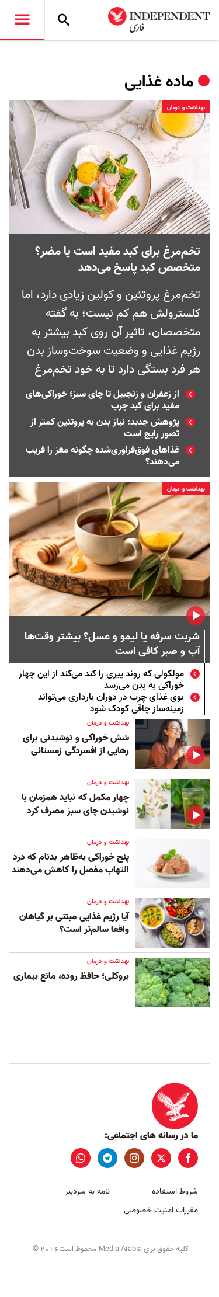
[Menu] (22, 20)
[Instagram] (134, 1158)
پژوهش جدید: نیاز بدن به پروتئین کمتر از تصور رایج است (104, 428)
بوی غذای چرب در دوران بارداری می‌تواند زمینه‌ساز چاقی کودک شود (111, 703)
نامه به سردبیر (87, 1191)
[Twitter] (161, 1158)
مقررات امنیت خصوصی (161, 1210)
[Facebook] (188, 1158)
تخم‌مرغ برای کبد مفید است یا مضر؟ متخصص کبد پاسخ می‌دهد (117, 260)
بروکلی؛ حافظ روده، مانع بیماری (71, 976)
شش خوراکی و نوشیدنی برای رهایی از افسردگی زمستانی (76, 745)
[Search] (63, 20)
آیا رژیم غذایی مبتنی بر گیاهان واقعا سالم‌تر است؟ (74, 923)
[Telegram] (107, 1158)
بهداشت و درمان (186, 107)
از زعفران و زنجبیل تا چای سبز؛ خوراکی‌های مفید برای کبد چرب (102, 400)
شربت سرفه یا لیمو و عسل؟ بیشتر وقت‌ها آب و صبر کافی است (112, 645)
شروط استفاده (175, 1191)
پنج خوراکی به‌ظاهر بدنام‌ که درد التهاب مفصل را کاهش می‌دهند (70, 864)
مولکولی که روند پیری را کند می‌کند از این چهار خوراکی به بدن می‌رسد (101, 679)
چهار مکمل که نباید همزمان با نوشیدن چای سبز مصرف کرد (75, 804)
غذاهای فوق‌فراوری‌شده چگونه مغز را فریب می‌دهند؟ (102, 456)
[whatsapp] (81, 1158)
